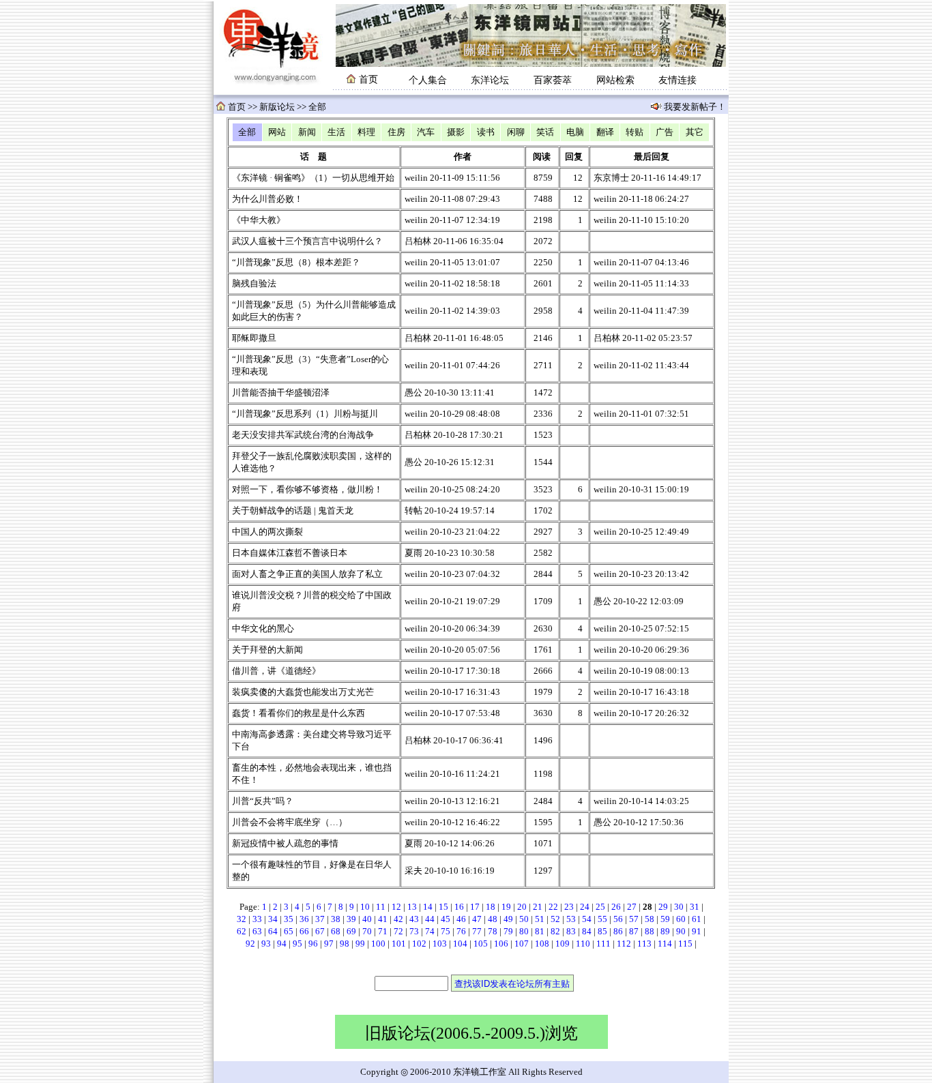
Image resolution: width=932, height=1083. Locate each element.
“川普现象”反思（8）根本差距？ (296, 262)
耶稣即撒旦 (254, 338)
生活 (336, 132)
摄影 (456, 132)
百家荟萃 (553, 80)
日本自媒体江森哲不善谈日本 (289, 553)
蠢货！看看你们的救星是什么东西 (298, 713)
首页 (237, 107)
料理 (366, 132)
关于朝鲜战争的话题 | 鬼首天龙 (292, 511)
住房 (396, 132)
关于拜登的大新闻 (267, 650)
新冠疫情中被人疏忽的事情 (285, 843)
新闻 (307, 132)
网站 (277, 132)
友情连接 (677, 80)
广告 (664, 132)
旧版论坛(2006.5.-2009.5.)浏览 (471, 1033)
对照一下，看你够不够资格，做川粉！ (307, 489)
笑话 (545, 132)
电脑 (575, 132)
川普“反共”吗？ (262, 801)
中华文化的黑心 (263, 629)
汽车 (426, 132)
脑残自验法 (254, 283)
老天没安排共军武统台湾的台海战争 (303, 435)
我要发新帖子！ (694, 107)
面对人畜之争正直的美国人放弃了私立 (307, 574)
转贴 (634, 132)
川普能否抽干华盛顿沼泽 (281, 393)
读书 (486, 132)
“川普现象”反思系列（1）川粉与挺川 (305, 414)
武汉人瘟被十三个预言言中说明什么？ (307, 241)
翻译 (605, 132)
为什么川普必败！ (267, 199)
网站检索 (615, 80)
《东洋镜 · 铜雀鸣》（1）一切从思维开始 (313, 178)
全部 (247, 132)
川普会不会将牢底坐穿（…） (289, 822)
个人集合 (428, 80)
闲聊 (516, 132)
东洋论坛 (490, 80)
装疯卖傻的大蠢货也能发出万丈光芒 (303, 692)
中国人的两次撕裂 (267, 532)
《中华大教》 (258, 220)
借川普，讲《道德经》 (276, 671)
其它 (694, 132)
